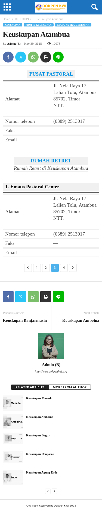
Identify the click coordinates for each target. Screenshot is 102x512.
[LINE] (58, 57)
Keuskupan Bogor (38, 435)
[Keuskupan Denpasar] (13, 457)
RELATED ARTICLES (30, 387)
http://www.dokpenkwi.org (51, 371)
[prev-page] (48, 491)
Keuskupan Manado (39, 398)
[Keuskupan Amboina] (13, 421)
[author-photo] (51, 346)
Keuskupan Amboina (80, 320)
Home (6, 19)
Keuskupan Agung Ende (41, 472)
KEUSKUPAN (23, 19)
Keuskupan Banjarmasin (25, 320)
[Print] (45, 57)
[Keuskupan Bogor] (13, 438)
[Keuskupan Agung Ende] (13, 477)
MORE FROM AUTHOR (70, 387)
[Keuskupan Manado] (13, 403)
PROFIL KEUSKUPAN (39, 24)
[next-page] (54, 491)
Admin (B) (14, 43)
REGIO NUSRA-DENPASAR (73, 24)
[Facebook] (8, 57)
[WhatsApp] (33, 57)
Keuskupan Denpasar (40, 454)
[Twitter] (20, 57)
